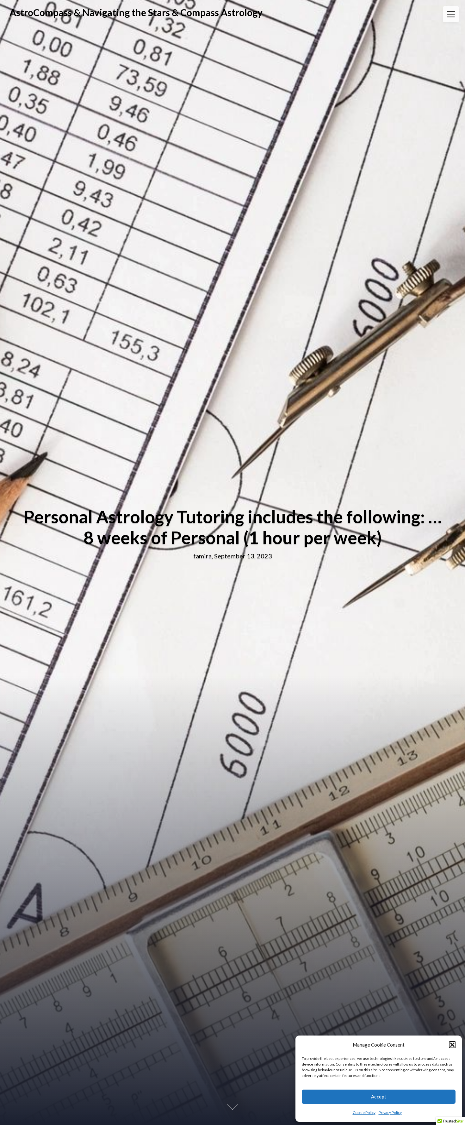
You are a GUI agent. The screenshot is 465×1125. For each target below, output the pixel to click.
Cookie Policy (364, 1112)
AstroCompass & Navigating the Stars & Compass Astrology (136, 12)
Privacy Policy (390, 1112)
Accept (379, 1096)
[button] (452, 1045)
